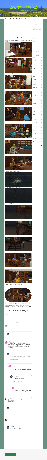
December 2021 (35, 117)
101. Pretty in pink (35, 27)
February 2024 (34, 81)
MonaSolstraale (12, 333)
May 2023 (34, 92)
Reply (31, 324)
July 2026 (34, 57)
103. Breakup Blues (35, 24)
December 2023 (35, 84)
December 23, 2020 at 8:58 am (11, 398)
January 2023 (34, 98)
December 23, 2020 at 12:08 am (11, 325)
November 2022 (35, 101)
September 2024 (35, 73)
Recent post (18, 18)
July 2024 (34, 76)
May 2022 (34, 109)
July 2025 (34, 63)
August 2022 (34, 106)
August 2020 (34, 141)
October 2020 (34, 138)
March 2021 (34, 130)
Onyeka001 (9, 397)
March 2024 (34, 79)
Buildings (22, 18)
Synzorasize (9, 341)
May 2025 (34, 65)
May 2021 (34, 127)
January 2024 (34, 82)
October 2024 (34, 71)
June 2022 (34, 108)
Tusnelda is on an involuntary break (37, 29)
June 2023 (34, 90)
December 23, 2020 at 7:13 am (11, 342)
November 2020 (35, 136)
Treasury (37, 18)
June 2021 (34, 125)
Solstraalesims (23, 8)
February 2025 (34, 68)
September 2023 (35, 87)
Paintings (26, 18)
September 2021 (35, 122)
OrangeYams (34, 33)
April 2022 (34, 111)
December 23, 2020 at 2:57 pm (11, 419)
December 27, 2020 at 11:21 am (16, 376)
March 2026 (34, 60)
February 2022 (34, 114)
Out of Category (32, 18)
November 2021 (35, 119)
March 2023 (34, 95)
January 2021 (34, 133)
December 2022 (35, 100)
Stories (13, 18)
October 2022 (34, 103)
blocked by (11, 455)
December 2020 (35, 135)
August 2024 (34, 74)
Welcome (9, 18)
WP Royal (9, 458)
